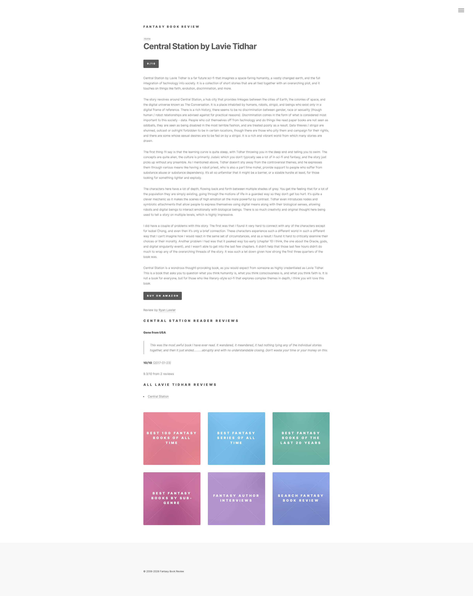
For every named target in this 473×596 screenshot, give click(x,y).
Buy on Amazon (163, 295)
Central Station (158, 396)
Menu (461, 10)
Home (147, 38)
